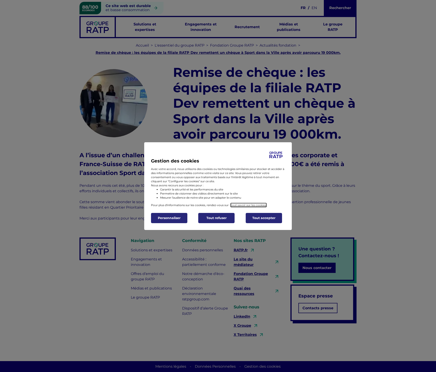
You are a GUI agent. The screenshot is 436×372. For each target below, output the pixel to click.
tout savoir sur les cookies (248, 205)
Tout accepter (263, 218)
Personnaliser (169, 218)
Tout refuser (216, 218)
